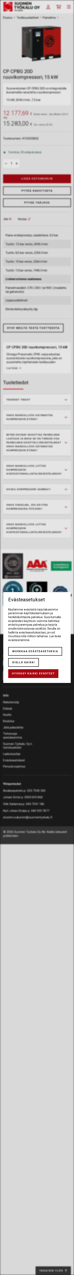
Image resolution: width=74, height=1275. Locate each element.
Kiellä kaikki (23, 662)
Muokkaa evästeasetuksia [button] (35, 651)
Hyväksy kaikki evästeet (33, 673)
